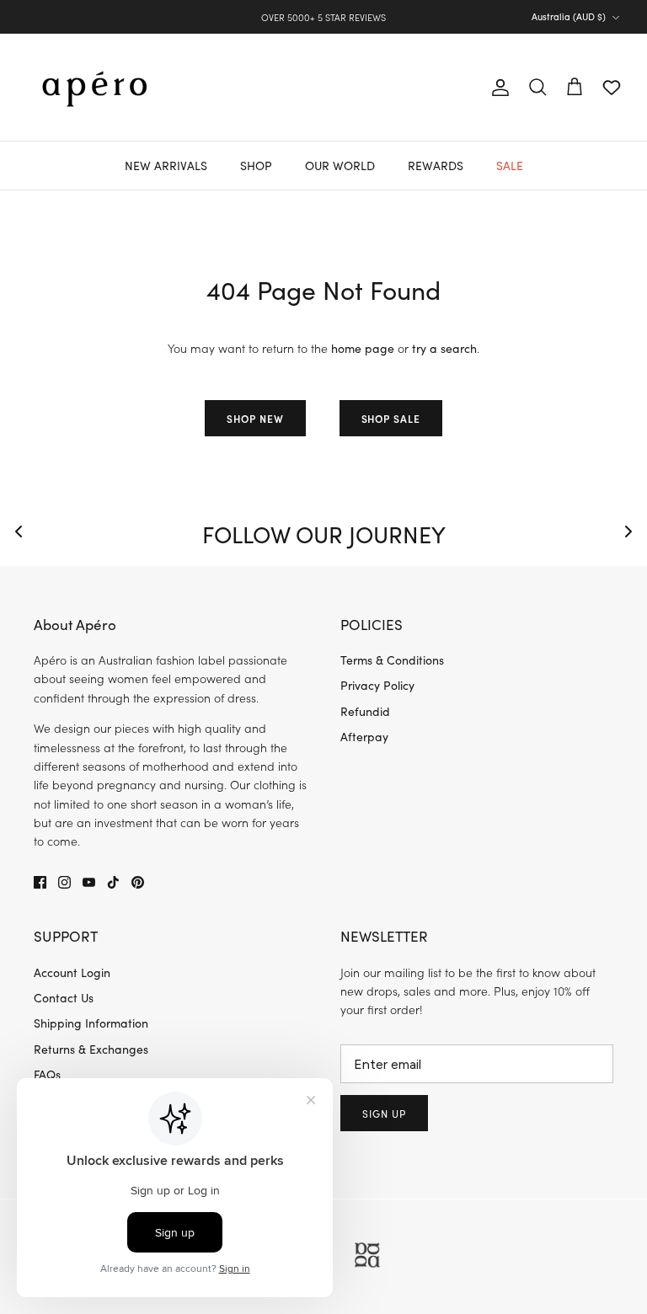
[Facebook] (40, 882)
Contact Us (64, 998)
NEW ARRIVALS (166, 166)
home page (362, 348)
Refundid (365, 711)
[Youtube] (89, 882)
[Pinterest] (137, 882)
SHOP (256, 166)
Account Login (72, 972)
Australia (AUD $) (569, 16)
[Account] (497, 87)
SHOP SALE (391, 418)
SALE (509, 166)
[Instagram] (64, 882)
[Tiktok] (113, 882)
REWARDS (435, 166)
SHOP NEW (255, 418)
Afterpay (364, 737)
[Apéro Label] (94, 87)
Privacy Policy (377, 685)
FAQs (47, 1074)
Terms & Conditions (392, 660)
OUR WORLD (340, 166)
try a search (444, 348)
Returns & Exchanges (91, 1049)
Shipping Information (91, 1023)
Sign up (384, 1113)
